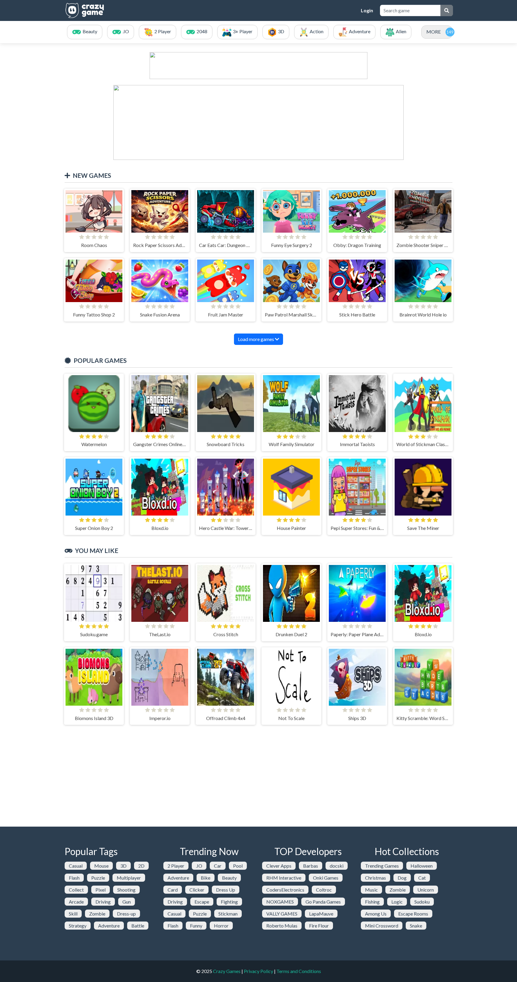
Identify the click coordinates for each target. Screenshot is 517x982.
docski (336, 866)
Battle (137, 925)
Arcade (76, 901)
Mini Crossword (381, 925)
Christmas (375, 878)
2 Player (176, 866)
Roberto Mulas (281, 925)
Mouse (101, 866)
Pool (238, 866)
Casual (76, 866)
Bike (205, 878)
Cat (422, 878)
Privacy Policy (258, 971)
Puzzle (98, 878)
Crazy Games (227, 971)
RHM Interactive (283, 878)
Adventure (109, 925)
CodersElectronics (285, 889)
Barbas (310, 866)
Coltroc (324, 889)
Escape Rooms (413, 913)
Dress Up (225, 889)
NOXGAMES (280, 901)
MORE (433, 31)
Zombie (97, 913)
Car (217, 866)
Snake (416, 925)
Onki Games (325, 878)
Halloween (421, 866)
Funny (196, 925)
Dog (402, 878)
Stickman (228, 913)
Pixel (100, 889)
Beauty (229, 878)
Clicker (196, 889)
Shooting (126, 889)
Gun (126, 901)
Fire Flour (319, 925)
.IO (199, 866)
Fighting (229, 901)
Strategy (77, 925)
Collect (76, 889)
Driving (103, 901)
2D (141, 866)
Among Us (376, 913)
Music (371, 889)
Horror (221, 925)
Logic (397, 901)
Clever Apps (278, 866)
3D (123, 866)
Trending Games (382, 866)
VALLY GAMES (281, 913)
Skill (73, 913)
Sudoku (422, 901)
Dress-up (126, 913)
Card (173, 889)
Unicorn (425, 889)
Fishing (372, 901)
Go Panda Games (323, 901)
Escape (201, 901)
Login (367, 10)
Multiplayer (129, 878)
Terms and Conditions (298, 971)
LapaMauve (321, 913)
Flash (74, 878)
